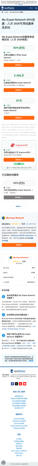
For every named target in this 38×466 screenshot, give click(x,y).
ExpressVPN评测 (19, 418)
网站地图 (19, 448)
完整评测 (18, 245)
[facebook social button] (12, 383)
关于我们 (19, 439)
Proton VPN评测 (19, 423)
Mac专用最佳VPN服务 (19, 401)
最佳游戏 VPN (19, 408)
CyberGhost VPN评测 (19, 421)
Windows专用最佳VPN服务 (19, 398)
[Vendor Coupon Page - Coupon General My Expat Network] (19, 56)
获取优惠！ (18, 65)
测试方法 (19, 455)
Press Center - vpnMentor (19, 450)
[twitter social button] (16, 383)
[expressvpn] (19, 155)
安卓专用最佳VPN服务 (19, 405)
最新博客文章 (19, 396)
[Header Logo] (7, 8)
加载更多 (18, 206)
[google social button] (20, 383)
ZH (31, 8)
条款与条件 (19, 446)
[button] (3, 462)
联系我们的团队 (19, 441)
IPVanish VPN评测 (19, 428)
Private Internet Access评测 (19, 425)
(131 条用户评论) (31, 224)
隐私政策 (19, 443)
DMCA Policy (19, 453)
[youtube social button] (24, 383)
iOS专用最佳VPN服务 (19, 403)
